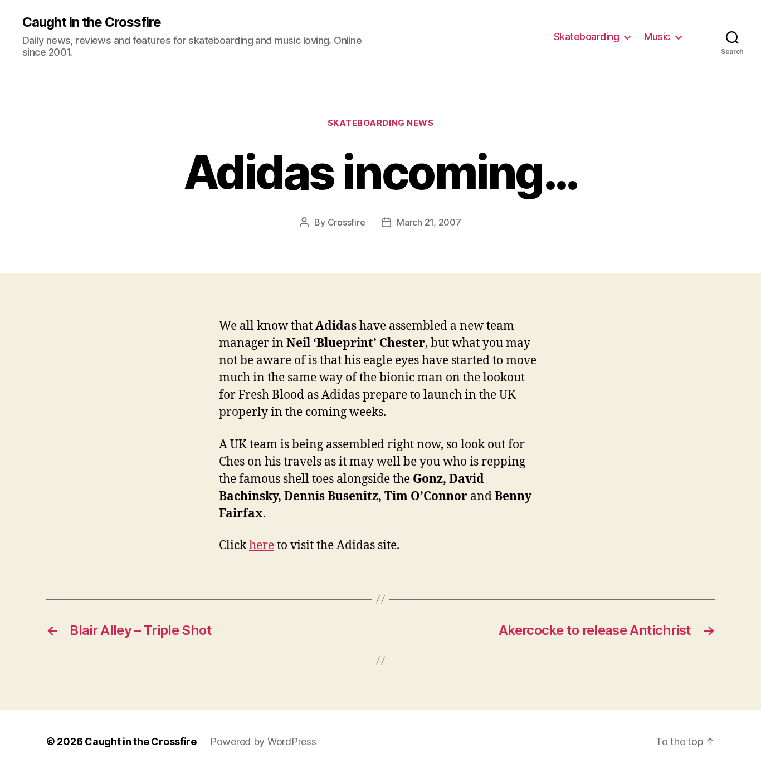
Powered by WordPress (263, 741)
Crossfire (346, 222)
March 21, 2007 (429, 222)
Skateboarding (586, 36)
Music (657, 36)
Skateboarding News (381, 123)
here (261, 545)
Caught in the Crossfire (91, 22)
